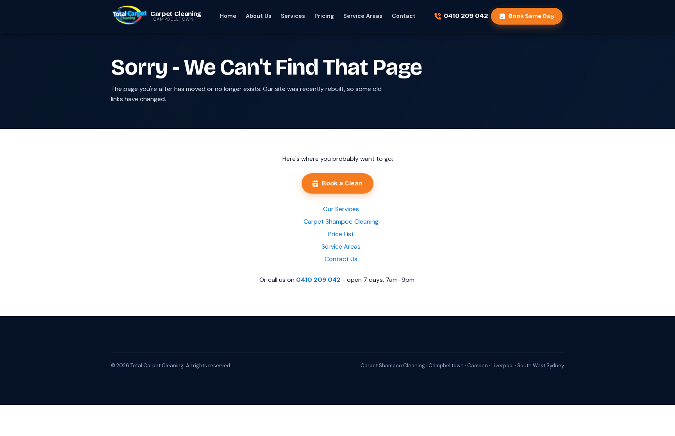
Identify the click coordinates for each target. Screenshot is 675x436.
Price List (341, 234)
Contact (404, 16)
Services (293, 16)
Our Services (341, 209)
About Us (258, 16)
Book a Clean (342, 183)
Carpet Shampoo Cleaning (341, 221)
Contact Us (341, 259)
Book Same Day (531, 16)
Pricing (324, 16)
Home (228, 16)
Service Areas (362, 16)
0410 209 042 (466, 16)
